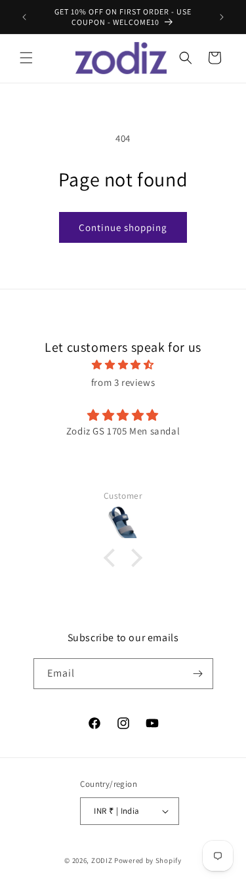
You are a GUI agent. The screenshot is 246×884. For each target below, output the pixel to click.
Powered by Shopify (148, 860)
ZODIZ (102, 860)
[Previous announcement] (24, 17)
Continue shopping (123, 227)
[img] (123, 364)
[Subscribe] (198, 673)
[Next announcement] (221, 17)
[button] (26, 57)
